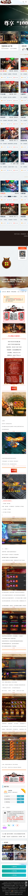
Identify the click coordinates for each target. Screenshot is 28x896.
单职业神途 (13, 291)
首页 (9, 291)
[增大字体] (23, 291)
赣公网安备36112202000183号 (19, 890)
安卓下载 (15, 871)
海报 (5, 827)
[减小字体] (21, 291)
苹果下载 (14, 875)
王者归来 (8, 807)
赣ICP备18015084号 (7, 890)
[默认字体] (22, 291)
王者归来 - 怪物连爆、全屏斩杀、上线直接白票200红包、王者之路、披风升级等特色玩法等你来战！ (14, 282)
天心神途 (13, 816)
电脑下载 (15, 866)
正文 (19, 291)
